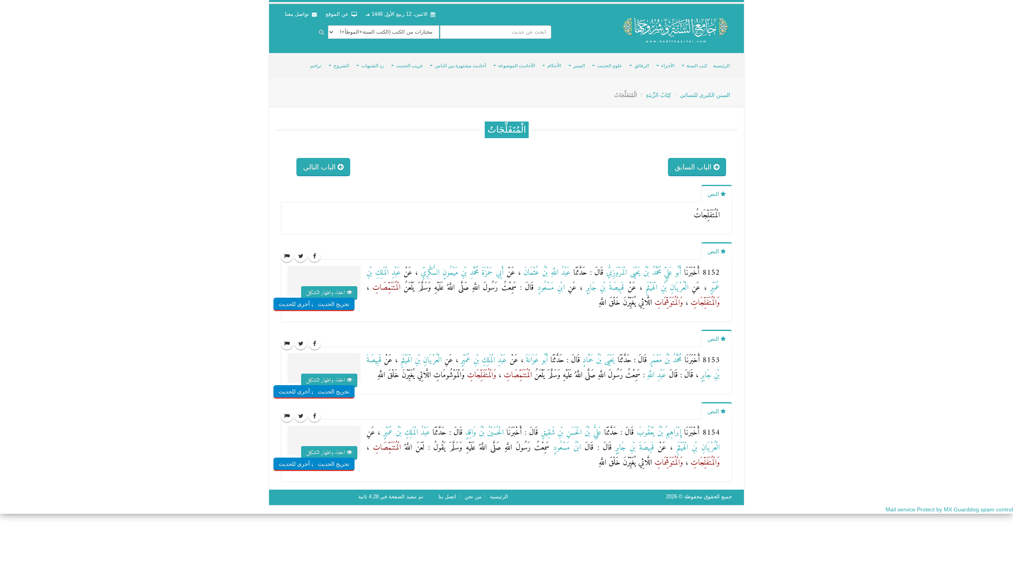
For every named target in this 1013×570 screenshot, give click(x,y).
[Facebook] (315, 256)
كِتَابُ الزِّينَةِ (658, 95)
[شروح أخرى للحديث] (312, 288)
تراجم (315, 65)
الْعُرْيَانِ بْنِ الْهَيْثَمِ (665, 288)
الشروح (341, 65)
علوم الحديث (609, 65)
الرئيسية (721, 65)
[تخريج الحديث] (343, 288)
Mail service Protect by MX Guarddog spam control (949, 509)
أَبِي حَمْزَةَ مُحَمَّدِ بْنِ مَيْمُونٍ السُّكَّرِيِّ (461, 273)
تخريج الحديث (333, 304)
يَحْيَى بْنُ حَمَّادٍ (597, 360)
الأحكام (554, 65)
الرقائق (641, 65)
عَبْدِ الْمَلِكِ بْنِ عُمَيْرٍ (482, 360)
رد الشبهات (372, 65)
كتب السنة (697, 65)
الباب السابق (694, 167)
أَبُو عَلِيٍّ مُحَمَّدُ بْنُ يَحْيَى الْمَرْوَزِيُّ (642, 273)
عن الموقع (338, 14)
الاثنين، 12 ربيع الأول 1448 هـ (397, 14)
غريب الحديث (409, 65)
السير (579, 65)
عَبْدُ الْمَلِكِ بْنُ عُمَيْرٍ (405, 433)
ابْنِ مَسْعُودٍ (549, 288)
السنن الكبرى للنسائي (705, 95)
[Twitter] (301, 256)
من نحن (473, 497)
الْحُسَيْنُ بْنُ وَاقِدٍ (483, 433)
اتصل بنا (447, 497)
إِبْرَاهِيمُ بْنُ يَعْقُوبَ (657, 433)
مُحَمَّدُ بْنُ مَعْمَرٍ (664, 360)
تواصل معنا (298, 14)
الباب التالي (320, 167)
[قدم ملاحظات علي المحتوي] (287, 256)
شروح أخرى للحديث (302, 304)
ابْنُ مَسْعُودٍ (565, 448)
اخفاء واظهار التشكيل (326, 293)
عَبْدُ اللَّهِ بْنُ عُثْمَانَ (546, 273)
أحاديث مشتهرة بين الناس (460, 65)
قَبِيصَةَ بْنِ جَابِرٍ (603, 288)
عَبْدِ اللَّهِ (655, 375)
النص (714, 194)
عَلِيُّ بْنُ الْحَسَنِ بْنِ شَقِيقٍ (569, 433)
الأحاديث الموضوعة (516, 65)
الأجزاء (667, 65)
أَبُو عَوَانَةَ (536, 360)
